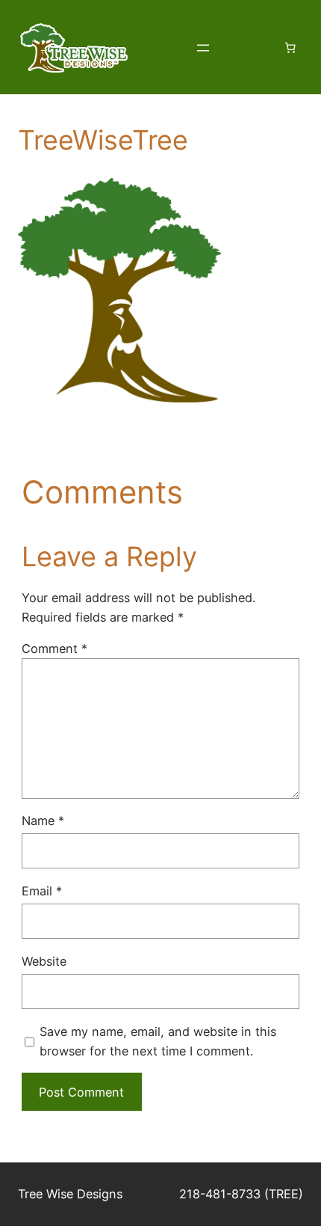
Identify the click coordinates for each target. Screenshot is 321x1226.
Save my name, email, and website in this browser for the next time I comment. (158, 1041)
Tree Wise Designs (70, 1193)
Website (44, 961)
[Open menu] (203, 48)
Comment (54, 648)
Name (43, 820)
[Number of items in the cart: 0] (289, 47)
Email (42, 890)
